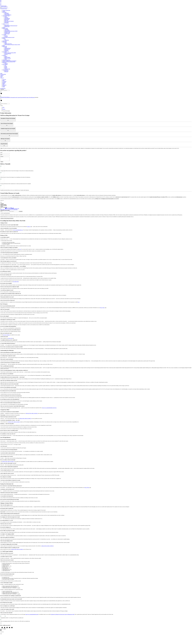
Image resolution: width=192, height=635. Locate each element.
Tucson (3, 86)
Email (1, 154)
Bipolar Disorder (7, 49)
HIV (5, 39)
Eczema (5, 66)
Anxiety (5, 47)
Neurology (4, 55)
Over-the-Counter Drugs (6, 10)
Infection (3, 38)
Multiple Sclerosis (7, 57)
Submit (2, 161)
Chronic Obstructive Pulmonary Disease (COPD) (12, 44)
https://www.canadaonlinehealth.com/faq (32, 614)
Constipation (6, 29)
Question (1, 156)
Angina (5, 16)
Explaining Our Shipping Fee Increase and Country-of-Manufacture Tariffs (62, 614)
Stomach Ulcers (6, 33)
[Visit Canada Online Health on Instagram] (9, 208)
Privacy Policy (2, 209)
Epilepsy (5, 56)
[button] (96, 616)
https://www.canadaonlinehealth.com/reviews (49, 407)
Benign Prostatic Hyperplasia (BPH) (10, 52)
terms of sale (10, 338)
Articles (23, 97)
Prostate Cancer (6, 26)
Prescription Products (3, 8)
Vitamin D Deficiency (7, 14)
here (20, 249)
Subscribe (20, 211)
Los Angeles (4, 81)
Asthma (5, 42)
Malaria (3, 45)
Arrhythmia (6, 17)
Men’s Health (4, 51)
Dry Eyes (5, 35)
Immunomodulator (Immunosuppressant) (10, 25)
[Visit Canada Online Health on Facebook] (8, 208)
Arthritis (3, 11)
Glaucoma (6, 36)
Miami (3, 80)
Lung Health (4, 41)
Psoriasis (5, 67)
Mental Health (4, 46)
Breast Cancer (6, 24)
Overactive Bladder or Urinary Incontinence (9, 60)
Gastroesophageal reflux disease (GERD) (10, 31)
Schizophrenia (6, 50)
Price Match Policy (16, 281)
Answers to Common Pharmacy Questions (7, 218)
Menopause (6, 71)
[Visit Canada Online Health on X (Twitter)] (7, 208)
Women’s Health (5, 69)
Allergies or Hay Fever (8, 43)
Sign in (6, 6)
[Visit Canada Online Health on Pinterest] (10, 208)
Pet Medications (2, 88)
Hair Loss (6, 54)
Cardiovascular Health (5, 15)
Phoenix (3, 85)
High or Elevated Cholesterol (9, 21)
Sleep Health (4, 62)
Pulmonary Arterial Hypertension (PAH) (8, 61)
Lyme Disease (6, 40)
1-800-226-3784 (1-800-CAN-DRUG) (32, 413)
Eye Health (4, 34)
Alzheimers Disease (7, 48)
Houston (3, 83)
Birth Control (6, 70)
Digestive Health (5, 28)
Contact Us (2, 77)
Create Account (2, 6)
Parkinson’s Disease (7, 58)
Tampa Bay (4, 79)
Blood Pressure (6, 19)
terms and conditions (6, 334)
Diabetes (3, 27)
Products (3, 109)
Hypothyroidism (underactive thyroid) (8, 37)
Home (3, 107)
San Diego (4, 82)
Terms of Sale (7, 209)
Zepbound (6, 63)
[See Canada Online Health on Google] (12, 208)
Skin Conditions (5, 64)
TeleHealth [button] (2, 89)
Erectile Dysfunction (7, 53)
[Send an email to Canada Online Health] (5, 208)
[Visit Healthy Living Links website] (2, 208)
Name (1, 152)
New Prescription (3, 74)
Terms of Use (11, 209)
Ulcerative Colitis (7, 32)
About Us (2, 75)
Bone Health (4, 12)
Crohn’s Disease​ (7, 30)
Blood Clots (6, 20)
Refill (1, 73)
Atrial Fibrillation (7, 18)
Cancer (3, 23)
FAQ (25, 97)
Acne (5, 65)
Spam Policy (16, 209)
